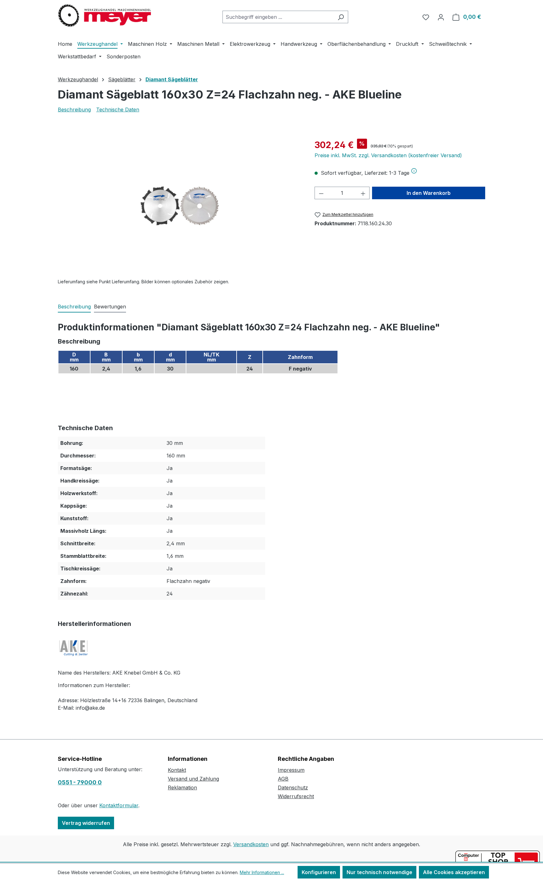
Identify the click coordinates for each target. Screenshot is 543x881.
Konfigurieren (319, 872)
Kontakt (177, 770)
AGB (283, 779)
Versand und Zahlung (193, 779)
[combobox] (278, 17)
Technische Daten (117, 109)
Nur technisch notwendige (379, 872)
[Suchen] (340, 17)
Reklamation (182, 787)
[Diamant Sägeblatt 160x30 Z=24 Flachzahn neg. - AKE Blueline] (179, 206)
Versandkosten (251, 844)
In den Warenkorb (429, 193)
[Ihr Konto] (440, 17)
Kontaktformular (118, 805)
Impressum (291, 770)
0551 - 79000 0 (80, 782)
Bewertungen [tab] (110, 306)
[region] (180, 205)
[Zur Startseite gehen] (105, 16)
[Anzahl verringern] (321, 193)
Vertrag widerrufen (86, 823)
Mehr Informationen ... (262, 872)
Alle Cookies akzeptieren (454, 872)
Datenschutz (293, 787)
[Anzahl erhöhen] (363, 193)
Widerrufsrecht (296, 796)
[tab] (74, 306)
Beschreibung (74, 109)
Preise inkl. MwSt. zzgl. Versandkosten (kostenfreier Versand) (388, 155)
